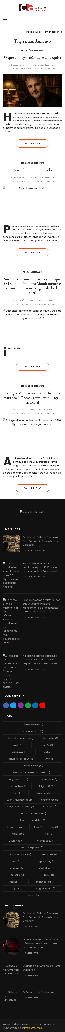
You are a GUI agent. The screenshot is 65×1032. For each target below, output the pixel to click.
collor (49, 752)
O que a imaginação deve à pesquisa (32, 57)
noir (49, 833)
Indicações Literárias (32, 50)
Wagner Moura (45, 888)
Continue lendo (32, 143)
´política (32, 895)
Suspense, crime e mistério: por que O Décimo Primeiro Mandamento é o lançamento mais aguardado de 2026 (32, 286)
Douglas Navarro (19, 779)
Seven (15, 861)
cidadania (18, 752)
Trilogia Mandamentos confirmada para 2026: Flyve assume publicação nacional (32, 398)
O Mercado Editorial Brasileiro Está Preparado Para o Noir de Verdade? (41, 541)
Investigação (45, 792)
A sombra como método (32, 170)
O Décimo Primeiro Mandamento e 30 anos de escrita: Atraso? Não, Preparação (42, 943)
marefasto (19, 833)
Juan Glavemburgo (19, 799)
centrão (47, 745)
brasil (17, 745)
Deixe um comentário (45, 69)
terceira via (19, 874)
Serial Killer (49, 854)
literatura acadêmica (32, 813)
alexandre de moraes (21, 738)
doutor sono (48, 779)
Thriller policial (45, 881)
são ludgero (47, 868)
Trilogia (16, 888)
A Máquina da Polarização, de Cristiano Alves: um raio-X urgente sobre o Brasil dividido (40, 659)
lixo (54, 827)
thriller (15, 881)
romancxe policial (19, 854)
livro (38, 827)
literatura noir (16, 827)
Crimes (51, 758)
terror (49, 874)
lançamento (49, 799)
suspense (17, 868)
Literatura (50, 806)
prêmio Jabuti (46, 840)
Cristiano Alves (23, 69)
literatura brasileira (32, 820)
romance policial (32, 847)
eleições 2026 (47, 786)
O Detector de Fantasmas (38, 992)
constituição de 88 (20, 758)
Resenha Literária (32, 272)
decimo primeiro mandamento (32, 772)
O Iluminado (17, 840)
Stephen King (45, 861)
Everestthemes (33, 1027)
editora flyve (17, 786)
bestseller (50, 738)
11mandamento (32, 731)
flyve (15, 792)
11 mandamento (32, 724)
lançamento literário (20, 806)
